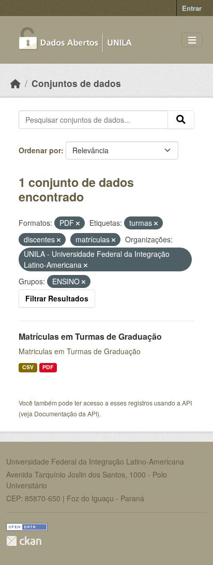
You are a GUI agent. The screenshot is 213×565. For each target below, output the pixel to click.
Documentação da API (65, 413)
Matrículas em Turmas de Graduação (90, 336)
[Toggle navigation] (192, 40)
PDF (47, 367)
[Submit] (181, 119)
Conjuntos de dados (76, 83)
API (187, 402)
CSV (28, 367)
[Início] (15, 83)
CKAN (23, 540)
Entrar (192, 8)
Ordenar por (40, 150)
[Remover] (78, 223)
